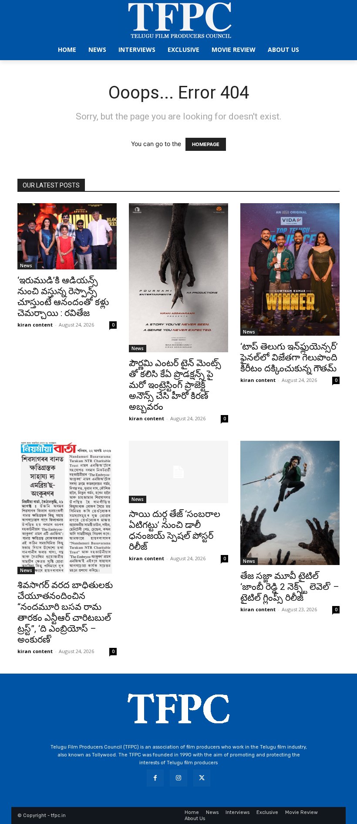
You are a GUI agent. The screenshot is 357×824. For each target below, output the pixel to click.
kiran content (35, 324)
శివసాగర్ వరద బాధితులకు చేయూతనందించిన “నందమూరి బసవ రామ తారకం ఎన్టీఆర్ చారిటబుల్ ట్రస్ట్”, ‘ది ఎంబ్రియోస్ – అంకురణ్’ (65, 612)
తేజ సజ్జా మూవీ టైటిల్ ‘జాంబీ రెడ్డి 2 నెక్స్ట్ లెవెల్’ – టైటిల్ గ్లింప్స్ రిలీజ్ (289, 587)
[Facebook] (155, 778)
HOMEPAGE (205, 144)
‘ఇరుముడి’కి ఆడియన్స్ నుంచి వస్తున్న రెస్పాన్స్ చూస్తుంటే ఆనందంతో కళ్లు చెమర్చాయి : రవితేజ (63, 296)
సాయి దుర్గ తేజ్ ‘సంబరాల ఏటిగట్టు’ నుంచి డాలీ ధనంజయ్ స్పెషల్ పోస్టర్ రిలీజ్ (174, 530)
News (26, 265)
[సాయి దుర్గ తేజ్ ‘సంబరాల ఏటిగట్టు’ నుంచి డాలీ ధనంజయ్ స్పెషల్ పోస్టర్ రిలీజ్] (178, 472)
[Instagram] (178, 778)
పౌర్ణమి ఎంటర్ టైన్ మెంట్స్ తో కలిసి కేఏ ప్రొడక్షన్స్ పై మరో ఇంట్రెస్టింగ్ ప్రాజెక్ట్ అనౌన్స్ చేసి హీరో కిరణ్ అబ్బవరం (175, 385)
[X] (201, 778)
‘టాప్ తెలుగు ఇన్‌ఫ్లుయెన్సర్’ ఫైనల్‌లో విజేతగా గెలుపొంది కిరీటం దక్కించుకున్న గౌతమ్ (289, 357)
